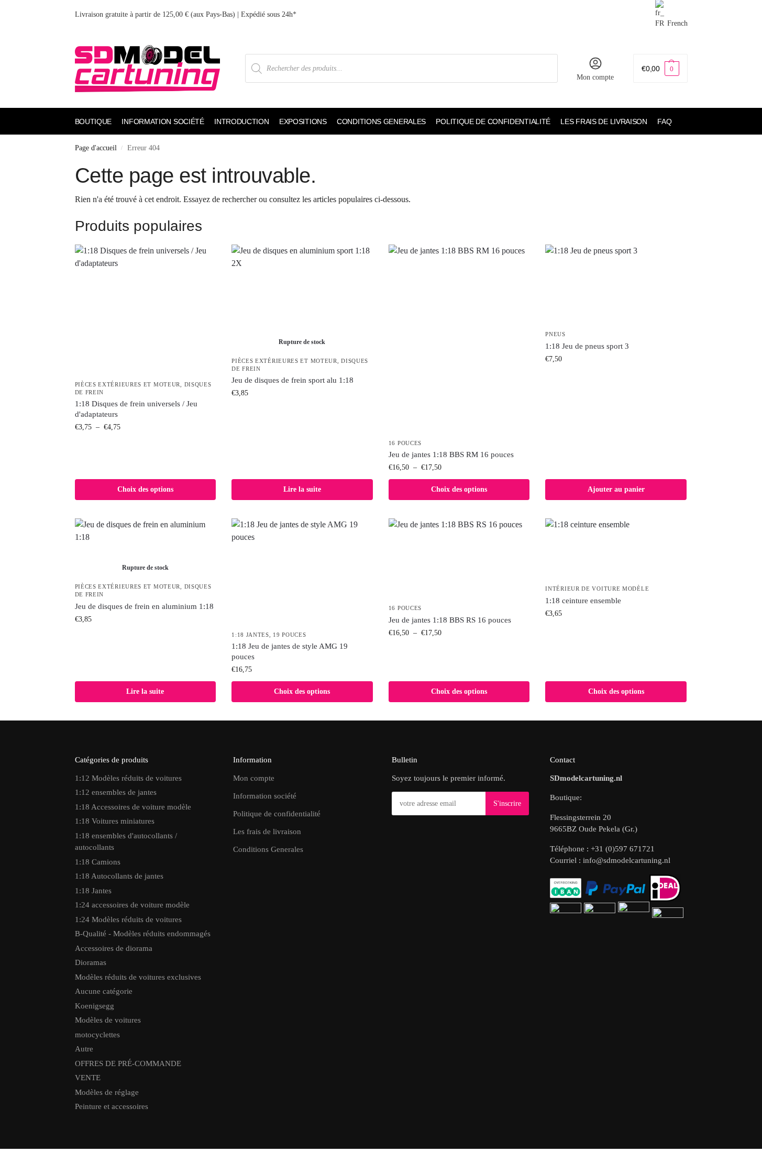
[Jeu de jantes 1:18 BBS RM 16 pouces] (459, 339)
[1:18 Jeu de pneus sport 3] (616, 284)
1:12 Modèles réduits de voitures (128, 778)
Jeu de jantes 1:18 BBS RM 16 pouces (451, 454)
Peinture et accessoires (111, 1106)
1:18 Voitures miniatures (114, 821)
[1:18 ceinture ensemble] (616, 548)
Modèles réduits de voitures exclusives (138, 977)
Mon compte (595, 77)
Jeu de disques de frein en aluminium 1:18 (144, 606)
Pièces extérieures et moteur (128, 384)
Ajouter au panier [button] (616, 489)
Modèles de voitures (108, 1020)
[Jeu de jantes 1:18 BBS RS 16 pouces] (459, 558)
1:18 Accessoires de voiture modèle (133, 807)
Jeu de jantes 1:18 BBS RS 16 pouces (450, 620)
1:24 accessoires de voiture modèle (132, 905)
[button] (660, 68)
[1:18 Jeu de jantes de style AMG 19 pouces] (302, 571)
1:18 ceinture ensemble (583, 600)
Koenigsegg (94, 1006)
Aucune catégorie (103, 991)
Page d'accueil (96, 148)
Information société (264, 796)
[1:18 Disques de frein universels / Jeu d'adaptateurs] (145, 309)
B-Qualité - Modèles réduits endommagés (143, 933)
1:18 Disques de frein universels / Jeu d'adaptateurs (136, 409)
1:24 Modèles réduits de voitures (128, 919)
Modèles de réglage (107, 1092)
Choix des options (145, 489)
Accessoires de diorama (113, 948)
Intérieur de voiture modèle (597, 588)
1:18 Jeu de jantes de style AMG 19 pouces (289, 651)
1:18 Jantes (250, 634)
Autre (84, 1049)
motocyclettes (97, 1034)
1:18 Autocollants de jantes (119, 876)
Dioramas (90, 962)
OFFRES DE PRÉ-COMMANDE (128, 1063)
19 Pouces (289, 634)
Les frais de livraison (267, 831)
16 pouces (405, 443)
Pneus (555, 334)
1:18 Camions (97, 862)
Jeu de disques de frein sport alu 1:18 (292, 380)
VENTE (88, 1077)
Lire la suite (302, 489)
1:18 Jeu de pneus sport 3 (587, 346)
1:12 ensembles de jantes (116, 792)
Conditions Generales (268, 849)
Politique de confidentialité (277, 814)
